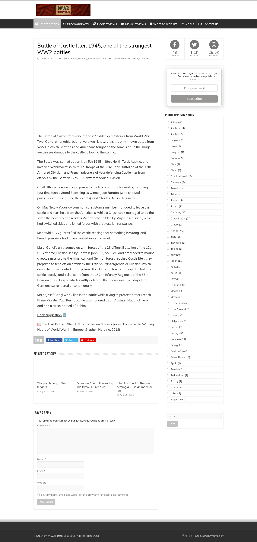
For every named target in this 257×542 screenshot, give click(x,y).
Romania (176, 339)
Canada (175, 158)
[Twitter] (186, 536)
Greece (175, 224)
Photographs (49, 24)
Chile (173, 164)
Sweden (175, 369)
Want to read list (165, 24)
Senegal (175, 345)
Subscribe (194, 98)
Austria (66, 58)
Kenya (174, 266)
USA (104, 58)
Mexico (174, 290)
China (174, 170)
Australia (176, 128)
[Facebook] (183, 536)
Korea (174, 272)
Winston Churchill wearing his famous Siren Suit (95, 385)
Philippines (177, 321)
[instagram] (190, 536)
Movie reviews (135, 24)
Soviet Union (178, 357)
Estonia (175, 188)
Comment (43, 425)
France (74, 58)
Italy (173, 254)
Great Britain (178, 218)
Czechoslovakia (179, 176)
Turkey (174, 381)
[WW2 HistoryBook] (63, 9)
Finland (175, 200)
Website (41, 482)
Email (41, 470)
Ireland (175, 248)
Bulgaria (175, 152)
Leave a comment (121, 58)
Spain (174, 363)
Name (41, 459)
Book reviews (107, 24)
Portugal (176, 333)
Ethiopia (175, 194)
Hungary (176, 230)
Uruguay (176, 387)
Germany (82, 58)
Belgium (175, 140)
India (173, 236)
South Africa (178, 351)
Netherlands (178, 302)
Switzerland (177, 375)
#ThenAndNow (78, 24)
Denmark (176, 182)
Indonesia (176, 242)
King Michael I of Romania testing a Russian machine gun (135, 387)
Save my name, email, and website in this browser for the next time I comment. (84, 494)
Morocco (175, 296)
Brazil (174, 146)
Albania (175, 121)
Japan (174, 260)
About (189, 24)
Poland (175, 327)
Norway (175, 315)
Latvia (174, 278)
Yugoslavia (177, 399)
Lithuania (176, 284)
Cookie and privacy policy (209, 535)
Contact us (210, 24)
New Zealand (178, 308)
